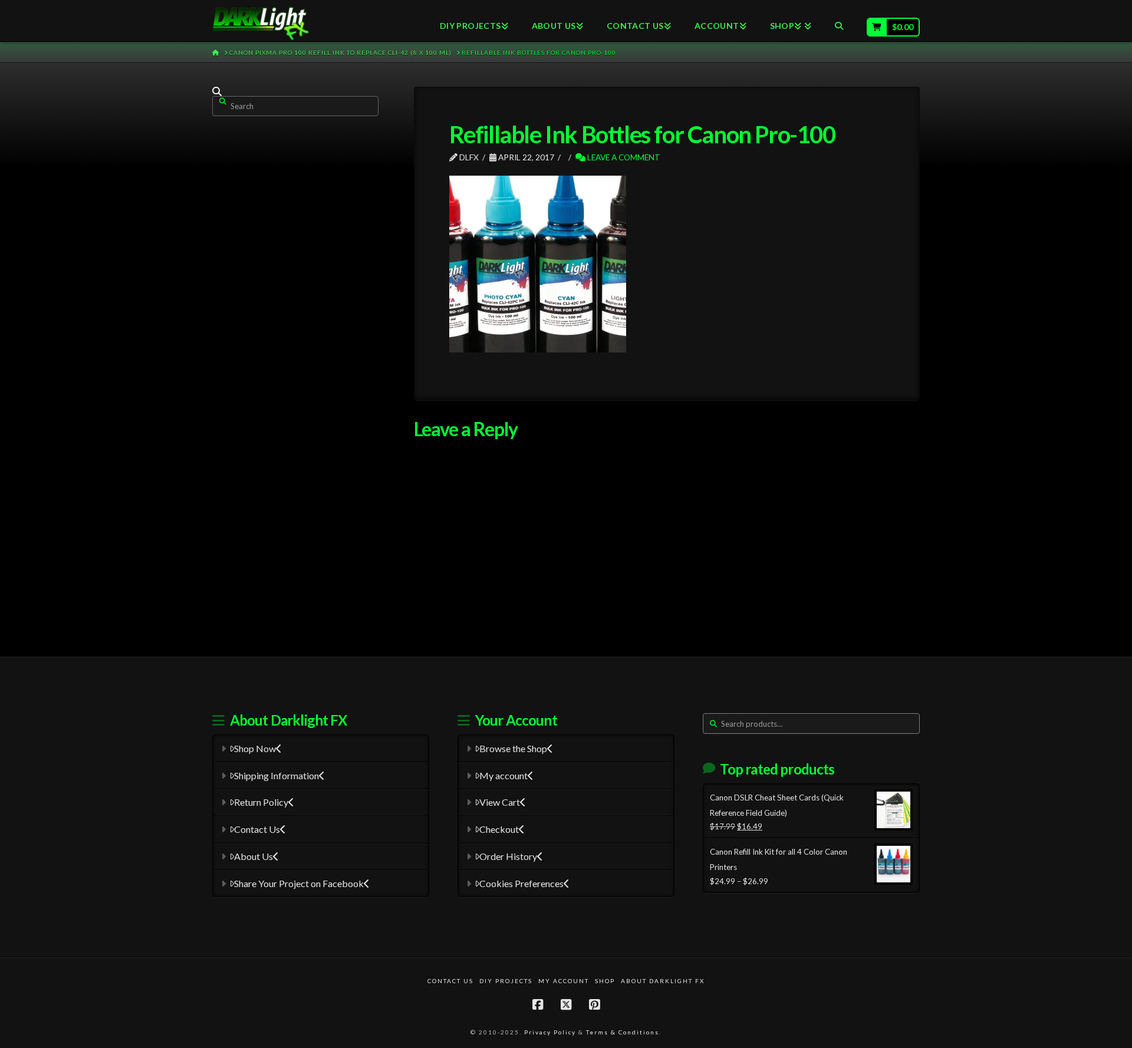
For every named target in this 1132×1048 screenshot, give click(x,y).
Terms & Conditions (622, 1032)
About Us (253, 856)
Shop (605, 980)
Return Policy (261, 802)
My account (503, 775)
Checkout (499, 829)
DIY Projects (505, 980)
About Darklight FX (663, 980)
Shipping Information (276, 775)
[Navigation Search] (839, 20)
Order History (508, 856)
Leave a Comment (622, 157)
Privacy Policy (550, 1032)
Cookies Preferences (521, 883)
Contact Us (257, 829)
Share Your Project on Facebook (299, 883)
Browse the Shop (513, 748)
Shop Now (255, 748)
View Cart (499, 802)
